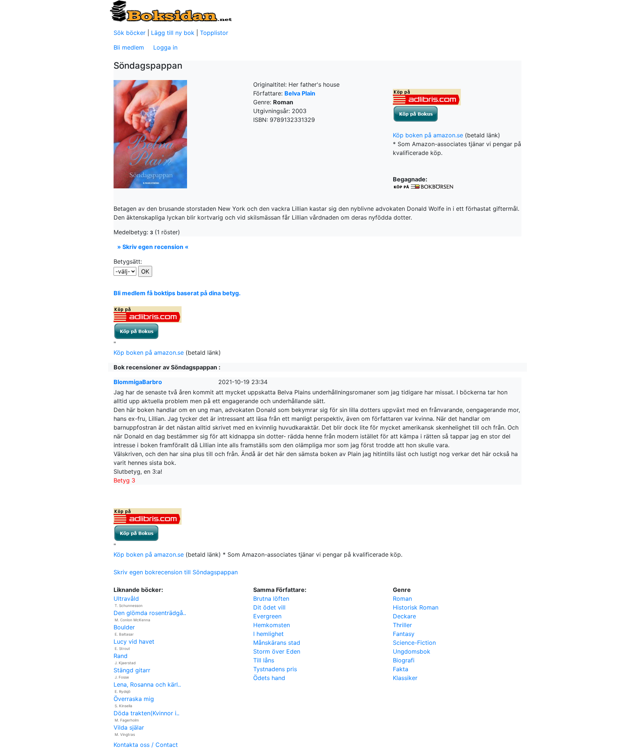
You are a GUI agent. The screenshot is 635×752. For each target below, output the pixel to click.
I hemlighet (268, 633)
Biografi (404, 660)
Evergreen (267, 616)
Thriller (402, 625)
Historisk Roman (415, 607)
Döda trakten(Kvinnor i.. (146, 713)
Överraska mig (134, 698)
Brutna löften (271, 598)
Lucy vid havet (134, 641)
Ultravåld (126, 598)
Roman (402, 598)
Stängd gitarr (132, 670)
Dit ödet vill (269, 607)
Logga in (165, 47)
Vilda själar (129, 727)
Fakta (400, 669)
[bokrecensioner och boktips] (170, 10)
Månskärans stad (276, 642)
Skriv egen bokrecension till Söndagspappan (176, 572)
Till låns (263, 660)
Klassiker (405, 678)
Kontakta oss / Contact (146, 744)
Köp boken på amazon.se (428, 135)
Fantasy (404, 633)
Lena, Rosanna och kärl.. (147, 684)
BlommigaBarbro (138, 382)
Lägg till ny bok (172, 32)
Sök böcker (130, 32)
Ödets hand (269, 678)
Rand (121, 655)
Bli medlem (129, 47)
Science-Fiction (414, 642)
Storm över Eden (276, 651)
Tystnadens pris (275, 669)
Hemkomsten (271, 625)
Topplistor (214, 32)
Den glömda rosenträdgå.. (150, 613)
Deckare (404, 616)
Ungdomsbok (411, 651)
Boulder (124, 627)
